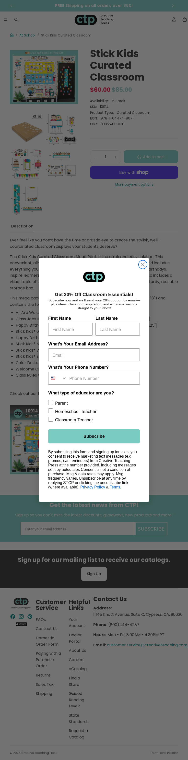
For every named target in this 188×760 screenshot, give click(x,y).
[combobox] (57, 378)
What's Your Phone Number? (78, 367)
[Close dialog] (143, 264)
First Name (59, 318)
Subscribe (94, 436)
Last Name (106, 318)
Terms (115, 487)
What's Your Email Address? (78, 344)
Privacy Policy (92, 487)
